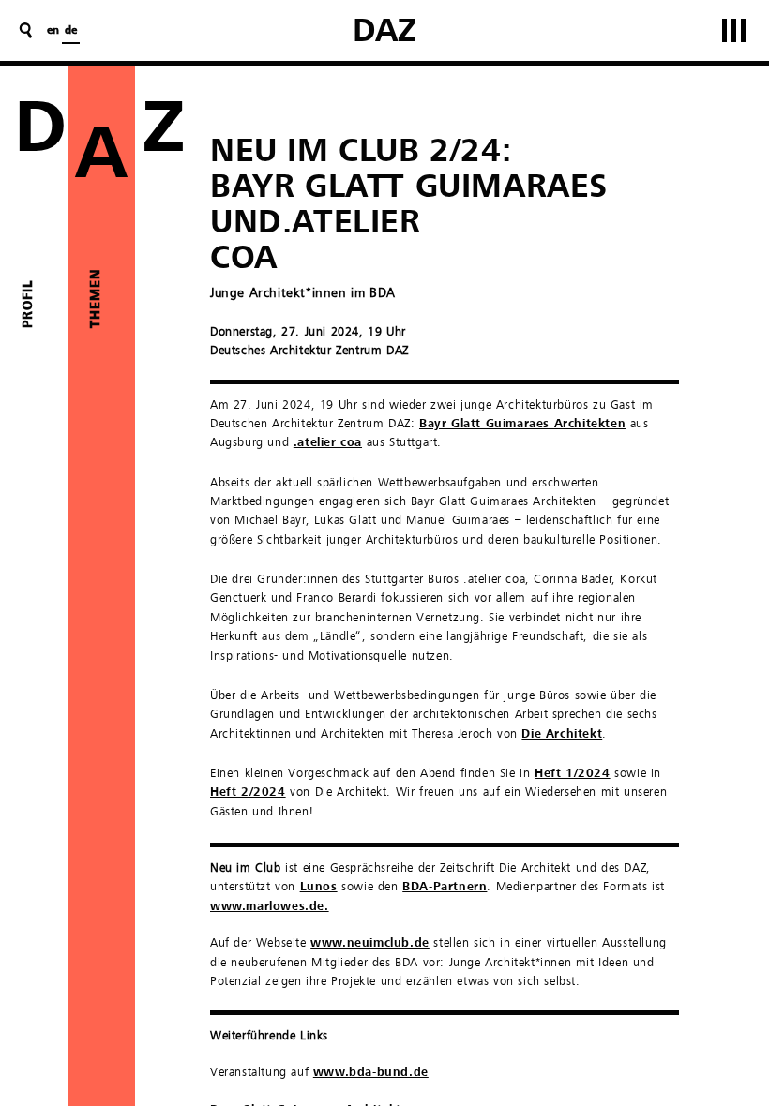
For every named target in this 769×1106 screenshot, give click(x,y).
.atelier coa (328, 443)
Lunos (319, 887)
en (53, 31)
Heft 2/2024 (248, 792)
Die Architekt (561, 734)
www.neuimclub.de (370, 943)
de (71, 31)
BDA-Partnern (444, 887)
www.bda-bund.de (371, 1073)
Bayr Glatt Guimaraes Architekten (522, 424)
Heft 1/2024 (573, 774)
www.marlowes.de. (269, 907)
